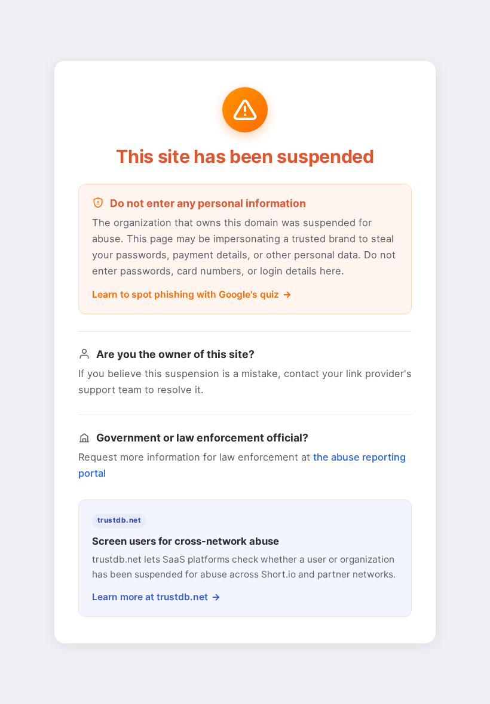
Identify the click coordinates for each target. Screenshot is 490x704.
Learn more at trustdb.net (150, 597)
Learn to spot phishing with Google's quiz (185, 294)
